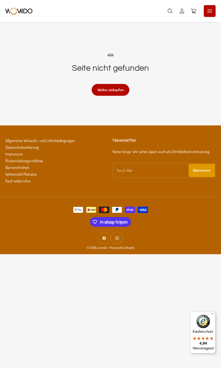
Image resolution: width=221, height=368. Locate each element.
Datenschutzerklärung (22, 147)
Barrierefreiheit (17, 167)
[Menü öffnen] (210, 11)
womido (102, 248)
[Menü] (212, 315)
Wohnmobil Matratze (21, 174)
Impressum (14, 154)
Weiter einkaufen (111, 89)
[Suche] (170, 11)
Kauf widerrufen (17, 180)
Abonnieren (201, 170)
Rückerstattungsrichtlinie (24, 160)
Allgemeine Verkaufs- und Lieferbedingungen (40, 140)
